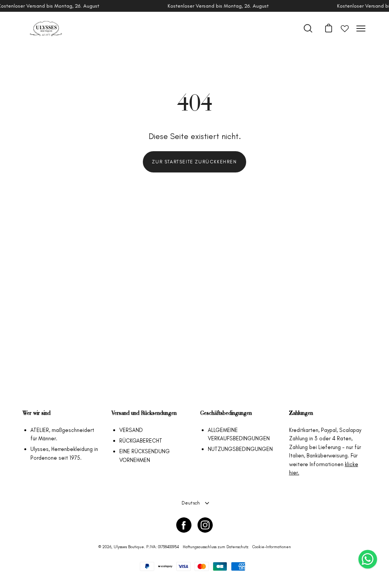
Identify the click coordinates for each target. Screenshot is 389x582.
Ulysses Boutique (129, 546)
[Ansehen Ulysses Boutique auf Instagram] (205, 525)
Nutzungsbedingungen (240, 449)
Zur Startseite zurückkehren (194, 161)
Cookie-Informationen (271, 546)
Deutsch (191, 503)
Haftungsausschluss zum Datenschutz (215, 546)
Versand (131, 430)
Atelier (39, 430)
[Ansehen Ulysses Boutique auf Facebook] (183, 525)
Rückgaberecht (140, 440)
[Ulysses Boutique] (45, 28)
